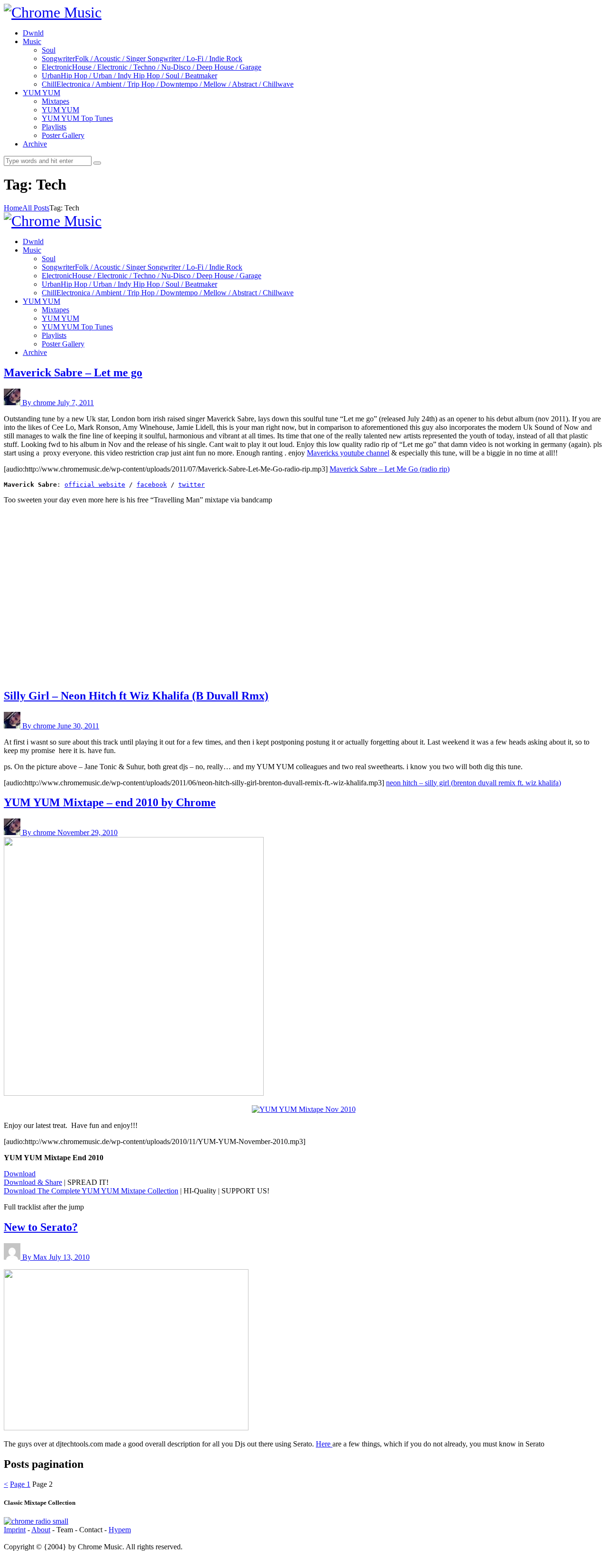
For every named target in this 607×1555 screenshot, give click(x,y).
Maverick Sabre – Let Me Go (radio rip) (390, 469)
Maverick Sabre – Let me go (73, 372)
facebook (152, 484)
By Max (35, 1257)
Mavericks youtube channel (348, 453)
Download (20, 1174)
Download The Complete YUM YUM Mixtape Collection (91, 1191)
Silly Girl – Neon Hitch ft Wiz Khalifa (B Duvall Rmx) (136, 696)
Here (324, 1444)
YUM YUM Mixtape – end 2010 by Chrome (110, 802)
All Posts (35, 208)
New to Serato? (41, 1227)
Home (13, 208)
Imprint (15, 1530)
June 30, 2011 (78, 726)
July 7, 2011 (75, 403)
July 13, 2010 (69, 1257)
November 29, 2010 (87, 832)
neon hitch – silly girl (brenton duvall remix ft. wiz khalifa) (473, 783)
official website (94, 484)
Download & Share (33, 1182)
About (40, 1530)
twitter (191, 484)
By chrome (39, 403)
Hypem (120, 1530)
